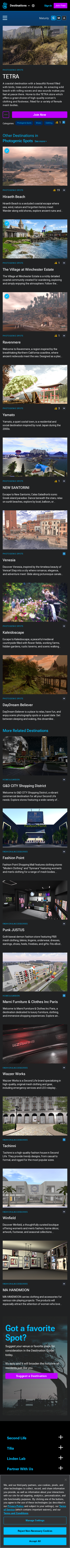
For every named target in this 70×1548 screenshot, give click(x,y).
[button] (21, 5)
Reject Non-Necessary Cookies (35, 1531)
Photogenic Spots (13, 70)
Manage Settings (35, 1520)
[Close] (66, 1480)
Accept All (35, 1541)
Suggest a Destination (31, 1376)
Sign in (48, 5)
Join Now (39, 114)
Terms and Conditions (16, 1513)
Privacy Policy (16, 1506)
